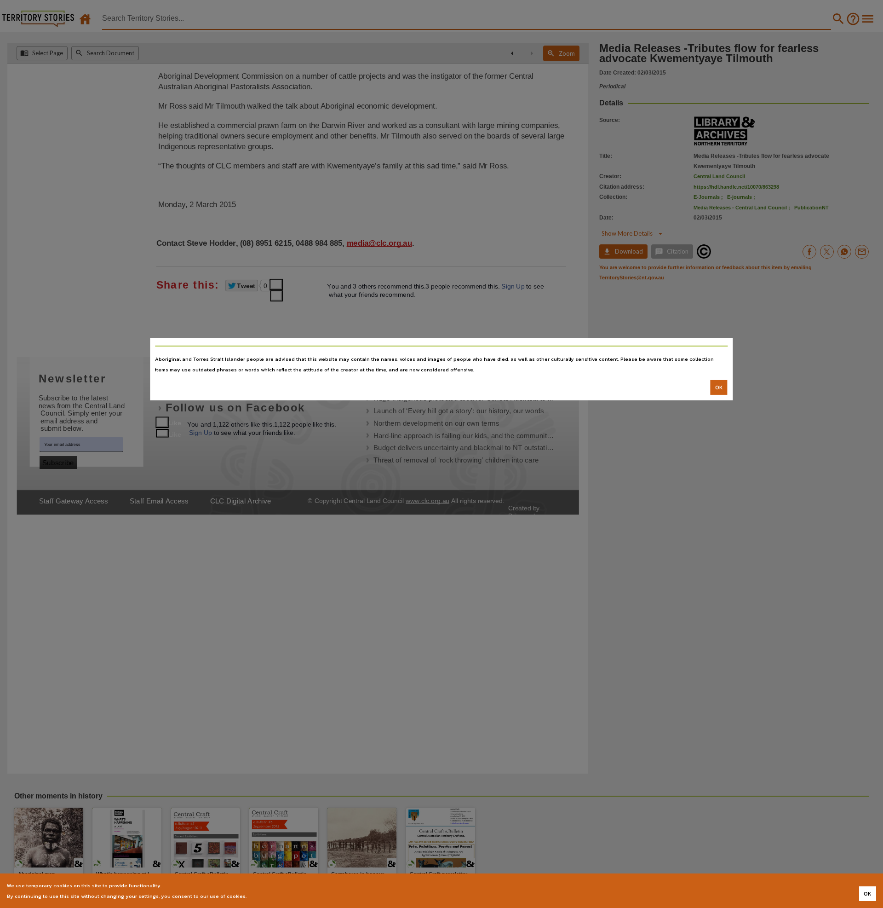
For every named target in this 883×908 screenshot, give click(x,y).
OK (719, 387)
